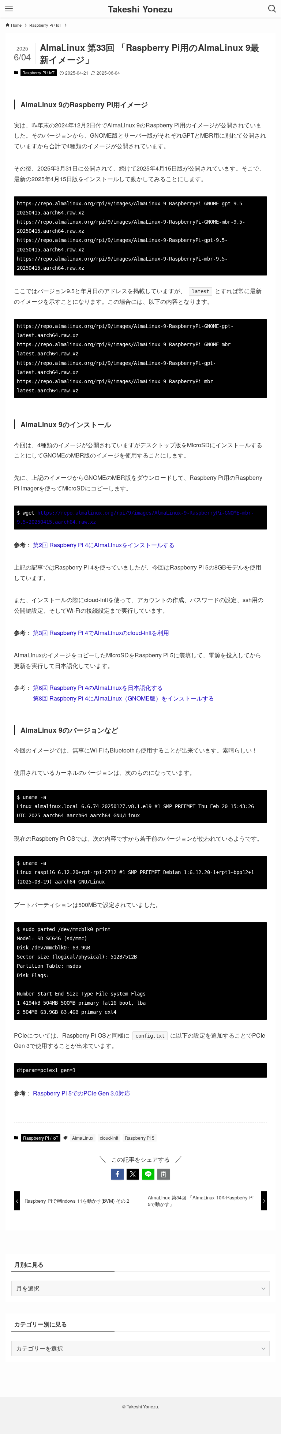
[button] (117, 1174)
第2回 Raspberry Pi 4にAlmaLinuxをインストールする (104, 545)
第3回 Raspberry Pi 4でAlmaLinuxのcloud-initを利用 (101, 632)
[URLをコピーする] (163, 1174)
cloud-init (109, 1138)
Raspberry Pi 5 (139, 1138)
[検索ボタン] (272, 9)
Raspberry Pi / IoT (38, 72)
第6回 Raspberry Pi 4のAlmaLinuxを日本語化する (98, 687)
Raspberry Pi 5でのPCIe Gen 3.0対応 (81, 1093)
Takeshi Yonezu (140, 8)
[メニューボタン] (9, 9)
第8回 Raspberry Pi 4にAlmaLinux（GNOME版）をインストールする (123, 698)
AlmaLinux (82, 1138)
